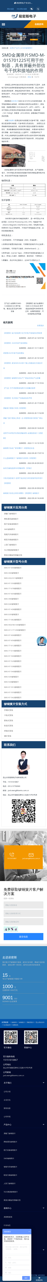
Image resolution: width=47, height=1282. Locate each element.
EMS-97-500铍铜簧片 (13, 656)
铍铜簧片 (22, 1022)
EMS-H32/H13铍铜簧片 (13, 578)
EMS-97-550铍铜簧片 (13, 583)
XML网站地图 (22, 9)
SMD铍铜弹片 (27, 48)
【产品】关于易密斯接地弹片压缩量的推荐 (19, 388)
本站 (29, 77)
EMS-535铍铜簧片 (11, 676)
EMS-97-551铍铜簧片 (13, 687)
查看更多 (40, 325)
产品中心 (17, 48)
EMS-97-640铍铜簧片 (13, 567)
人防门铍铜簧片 (10, 544)
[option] (23, 36)
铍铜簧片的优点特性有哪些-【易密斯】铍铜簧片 (21, 493)
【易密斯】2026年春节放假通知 (15, 343)
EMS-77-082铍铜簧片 (13, 619)
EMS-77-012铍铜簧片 (13, 645)
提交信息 (23, 936)
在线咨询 (39, 24)
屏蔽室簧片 (30, 1022)
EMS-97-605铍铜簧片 (13, 593)
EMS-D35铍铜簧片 (11, 614)
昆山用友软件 (40, 1022)
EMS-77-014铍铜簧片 (13, 651)
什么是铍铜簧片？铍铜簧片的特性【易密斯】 (20, 458)
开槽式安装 (8, 710)
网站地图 (10, 9)
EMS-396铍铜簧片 (11, 599)
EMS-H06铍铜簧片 (11, 573)
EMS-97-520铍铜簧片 (13, 661)
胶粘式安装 (8, 720)
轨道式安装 (8, 725)
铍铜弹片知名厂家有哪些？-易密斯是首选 (18, 448)
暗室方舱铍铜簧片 (11, 539)
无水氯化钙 (7, 1025)
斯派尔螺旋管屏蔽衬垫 (13, 555)
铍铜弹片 (14, 1022)
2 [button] (24, 43)
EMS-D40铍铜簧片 (11, 604)
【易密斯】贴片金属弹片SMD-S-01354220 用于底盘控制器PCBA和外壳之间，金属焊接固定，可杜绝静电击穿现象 (34, 308)
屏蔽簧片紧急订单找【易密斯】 (15, 408)
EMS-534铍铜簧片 (11, 682)
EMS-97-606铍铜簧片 (13, 635)
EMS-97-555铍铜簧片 (13, 692)
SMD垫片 (14, 101)
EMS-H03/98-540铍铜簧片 (15, 625)
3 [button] (25, 43)
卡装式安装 (8, 715)
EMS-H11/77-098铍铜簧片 (15, 630)
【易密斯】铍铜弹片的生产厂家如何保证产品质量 (21, 378)
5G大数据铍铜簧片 (11, 550)
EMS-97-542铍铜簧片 (13, 697)
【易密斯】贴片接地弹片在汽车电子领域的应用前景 (22, 333)
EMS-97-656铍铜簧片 (13, 640)
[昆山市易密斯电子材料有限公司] (23, 16)
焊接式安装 (8, 731)
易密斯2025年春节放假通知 (13, 353)
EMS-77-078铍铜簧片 (13, 588)
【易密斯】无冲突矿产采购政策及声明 (17, 398)
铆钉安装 (7, 736)
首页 (11, 48)
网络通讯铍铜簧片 (11, 519)
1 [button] (22, 43)
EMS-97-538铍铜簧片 (13, 666)
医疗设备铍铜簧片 (11, 524)
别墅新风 (15, 1025)
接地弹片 (11, 120)
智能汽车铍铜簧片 (11, 534)
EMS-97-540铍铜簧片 (13, 671)
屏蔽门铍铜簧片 (10, 513)
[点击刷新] (11, 929)
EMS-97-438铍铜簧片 (13, 609)
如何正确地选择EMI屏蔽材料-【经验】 (17, 468)
